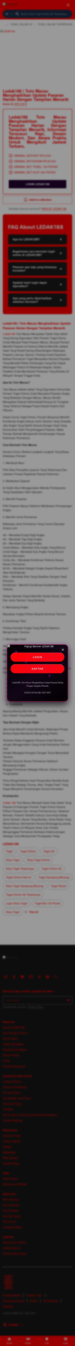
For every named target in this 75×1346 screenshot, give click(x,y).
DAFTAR (37, 668)
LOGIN (37, 657)
